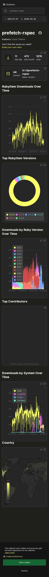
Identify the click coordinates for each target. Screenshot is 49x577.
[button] (24, 556)
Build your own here (12, 47)
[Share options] (41, 53)
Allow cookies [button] (24, 562)
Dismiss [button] (24, 571)
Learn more (10, 553)
